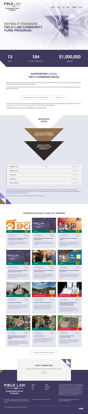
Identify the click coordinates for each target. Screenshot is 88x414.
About (53, 7)
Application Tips (59, 97)
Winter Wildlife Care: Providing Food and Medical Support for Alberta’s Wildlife (17, 337)
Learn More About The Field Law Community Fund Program (35, 97)
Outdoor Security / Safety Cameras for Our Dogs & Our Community (18, 239)
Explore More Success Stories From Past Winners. (44, 352)
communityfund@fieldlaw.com (65, 400)
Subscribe (44, 372)
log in (35, 108)
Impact (81, 7)
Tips (63, 7)
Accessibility (9, 407)
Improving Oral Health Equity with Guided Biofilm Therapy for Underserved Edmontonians (68, 304)
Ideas (68, 7)
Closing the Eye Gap (39, 336)
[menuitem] (53, 7)
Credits (17, 407)
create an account (20, 108)
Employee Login (23, 407)
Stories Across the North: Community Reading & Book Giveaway (17, 271)
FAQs (58, 7)
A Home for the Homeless (14, 302)
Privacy (14, 407)
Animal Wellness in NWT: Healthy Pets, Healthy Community (44, 271)
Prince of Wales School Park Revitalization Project (67, 336)
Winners (74, 7)
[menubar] (56, 7)
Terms (5, 407)
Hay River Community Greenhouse (43, 302)
